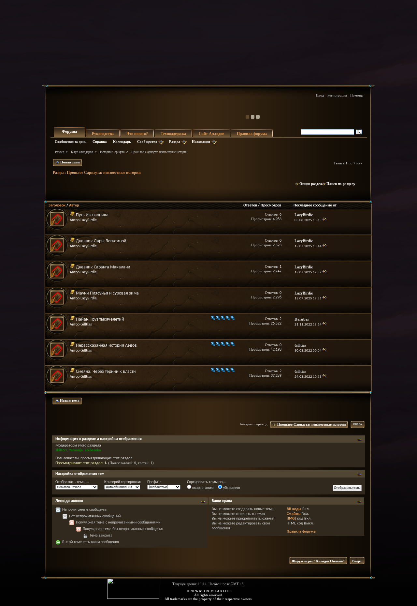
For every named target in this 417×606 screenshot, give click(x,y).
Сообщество (147, 142)
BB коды (294, 509)
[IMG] (291, 519)
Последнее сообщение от (315, 205)
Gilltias (86, 324)
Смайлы (294, 514)
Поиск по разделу (340, 184)
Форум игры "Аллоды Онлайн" (318, 561)
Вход (320, 95)
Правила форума (252, 133)
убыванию (231, 488)
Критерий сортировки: (122, 482)
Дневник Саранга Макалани (103, 267)
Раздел (174, 142)
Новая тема (69, 162)
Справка (100, 142)
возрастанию (202, 488)
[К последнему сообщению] (324, 220)
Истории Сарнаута (112, 152)
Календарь (122, 142)
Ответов (250, 205)
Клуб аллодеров (82, 152)
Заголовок (57, 205)
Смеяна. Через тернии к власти (106, 371)
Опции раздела (311, 184)
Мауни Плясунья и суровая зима (107, 293)
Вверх (357, 424)
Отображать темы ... (72, 482)
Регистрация (337, 95)
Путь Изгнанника (92, 215)
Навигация (201, 142)
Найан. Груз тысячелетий (100, 319)
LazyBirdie (88, 220)
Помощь (356, 95)
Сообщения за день (70, 142)
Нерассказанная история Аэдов (106, 345)
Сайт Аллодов (211, 133)
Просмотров (271, 205)
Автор (74, 205)
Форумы (69, 131)
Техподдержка (173, 133)
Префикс (154, 482)
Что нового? (137, 133)
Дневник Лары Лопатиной (101, 241)
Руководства (103, 133)
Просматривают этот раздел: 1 (80, 463)
